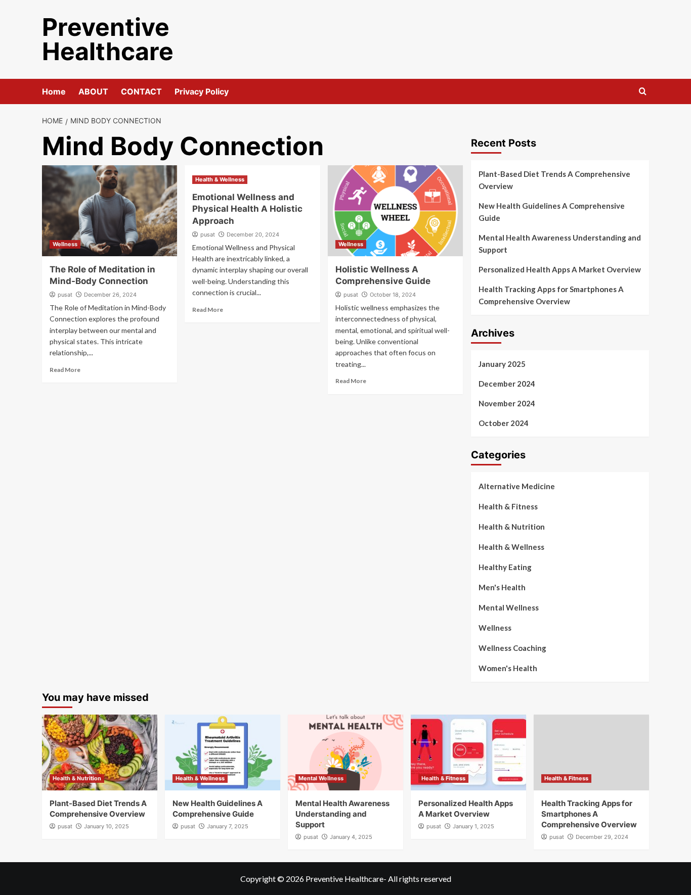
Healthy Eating (505, 567)
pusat (65, 294)
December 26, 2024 (110, 294)
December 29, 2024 (602, 836)
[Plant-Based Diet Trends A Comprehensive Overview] (99, 752)
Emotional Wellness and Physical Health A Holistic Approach (247, 209)
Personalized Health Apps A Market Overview (560, 269)
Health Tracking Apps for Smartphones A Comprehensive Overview (551, 295)
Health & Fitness (508, 506)
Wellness (65, 244)
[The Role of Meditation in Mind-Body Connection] (109, 210)
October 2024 (504, 423)
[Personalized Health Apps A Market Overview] (468, 752)
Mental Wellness (509, 607)
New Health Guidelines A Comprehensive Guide (552, 211)
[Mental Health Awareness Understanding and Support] (345, 752)
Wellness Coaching (512, 647)
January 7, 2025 (227, 826)
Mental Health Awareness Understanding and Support (560, 243)
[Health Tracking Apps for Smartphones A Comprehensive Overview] (591, 752)
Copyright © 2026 (273, 878)
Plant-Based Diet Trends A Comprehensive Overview (554, 180)
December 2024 (507, 383)
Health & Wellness (219, 179)
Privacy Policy (202, 91)
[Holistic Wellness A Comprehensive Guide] (395, 210)
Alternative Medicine (517, 486)
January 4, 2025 (351, 836)
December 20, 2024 (253, 234)
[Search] (642, 92)
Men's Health (502, 587)
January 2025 (502, 363)
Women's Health (508, 668)
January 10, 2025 (106, 826)
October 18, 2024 (393, 294)
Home (54, 91)
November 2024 (507, 403)
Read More (65, 369)
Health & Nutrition (512, 526)
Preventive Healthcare (108, 39)
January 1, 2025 (473, 826)
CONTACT (141, 91)
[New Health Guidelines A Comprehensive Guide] (222, 752)
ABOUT (93, 91)
